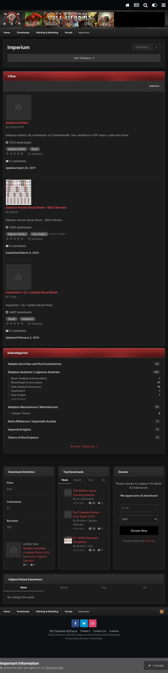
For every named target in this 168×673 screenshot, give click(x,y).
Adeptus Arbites (17, 122)
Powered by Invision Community (84, 638)
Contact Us (99, 631)
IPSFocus (71, 631)
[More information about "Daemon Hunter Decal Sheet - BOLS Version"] (18, 192)
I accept (157, 665)
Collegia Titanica (85, 413)
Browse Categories (83, 446)
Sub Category (83, 57)
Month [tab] (77, 479)
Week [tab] (64, 479)
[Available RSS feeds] (161, 611)
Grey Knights (85, 394)
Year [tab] (90, 479)
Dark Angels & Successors (85, 386)
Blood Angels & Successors (85, 382)
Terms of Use (54, 667)
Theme (84, 631)
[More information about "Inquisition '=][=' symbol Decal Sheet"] (18, 277)
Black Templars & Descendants (85, 378)
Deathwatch (85, 390)
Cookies (114, 631)
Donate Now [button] (139, 530)
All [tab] (103, 479)
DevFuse (150, 540)
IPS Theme (56, 631)
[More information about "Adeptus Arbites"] (18, 107)
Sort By (154, 86)
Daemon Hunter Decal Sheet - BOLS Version (36, 207)
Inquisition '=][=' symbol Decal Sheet (31, 292)
